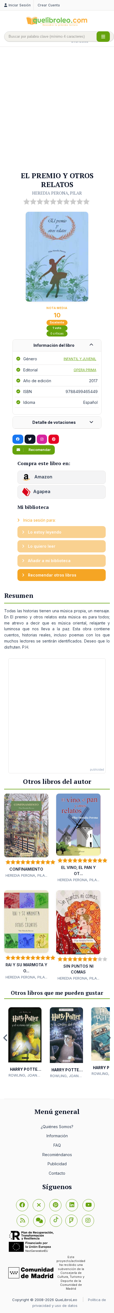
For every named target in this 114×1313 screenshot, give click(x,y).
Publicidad (57, 1163)
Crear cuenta (49, 5)
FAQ (57, 1145)
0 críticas (57, 333)
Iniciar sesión (20, 5)
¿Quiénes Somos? (57, 1126)
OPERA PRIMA (85, 370)
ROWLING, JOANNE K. (25, 1075)
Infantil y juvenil (80, 359)
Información (57, 1135)
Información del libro (53, 345)
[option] (25, 1042)
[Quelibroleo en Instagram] (42, 439)
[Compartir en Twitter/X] (30, 439)
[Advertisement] (57, 109)
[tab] (57, 345)
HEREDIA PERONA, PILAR (57, 193)
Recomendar (39, 450)
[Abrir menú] (103, 36)
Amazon (42, 477)
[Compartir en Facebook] (17, 439)
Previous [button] (5, 1037)
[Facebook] (22, 1205)
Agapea (41, 491)
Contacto (57, 1173)
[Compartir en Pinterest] (53, 439)
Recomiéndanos (57, 1154)
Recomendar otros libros (51, 575)
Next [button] (108, 1037)
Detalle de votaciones (54, 422)
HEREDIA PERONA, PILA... (26, 875)
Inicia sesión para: (39, 520)
